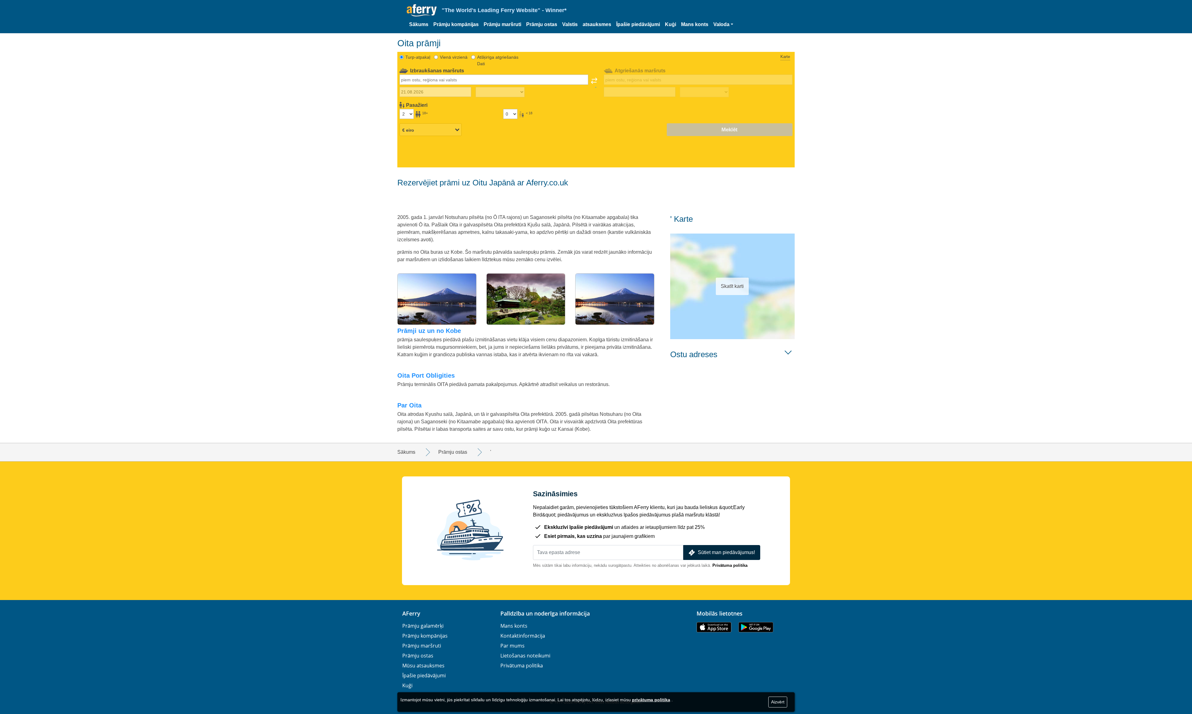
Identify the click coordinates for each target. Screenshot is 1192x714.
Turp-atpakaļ (417, 57)
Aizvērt (777, 701)
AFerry (411, 613)
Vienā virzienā (453, 57)
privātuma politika (651, 699)
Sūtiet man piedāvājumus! (726, 552)
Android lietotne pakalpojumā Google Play (755, 627)
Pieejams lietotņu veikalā (714, 627)
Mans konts (694, 24)
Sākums (418, 24)
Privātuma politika (729, 565)
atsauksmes (597, 24)
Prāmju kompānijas (456, 24)
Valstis (570, 24)
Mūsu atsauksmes (423, 665)
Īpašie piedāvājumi (638, 24)
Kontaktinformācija (522, 635)
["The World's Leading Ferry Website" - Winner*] (422, 10)
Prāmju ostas (541, 24)
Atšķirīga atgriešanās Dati (497, 60)
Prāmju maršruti (502, 24)
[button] (723, 24)
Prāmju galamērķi (423, 625)
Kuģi (670, 24)
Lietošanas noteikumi (525, 655)
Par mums (512, 645)
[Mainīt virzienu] (594, 83)
